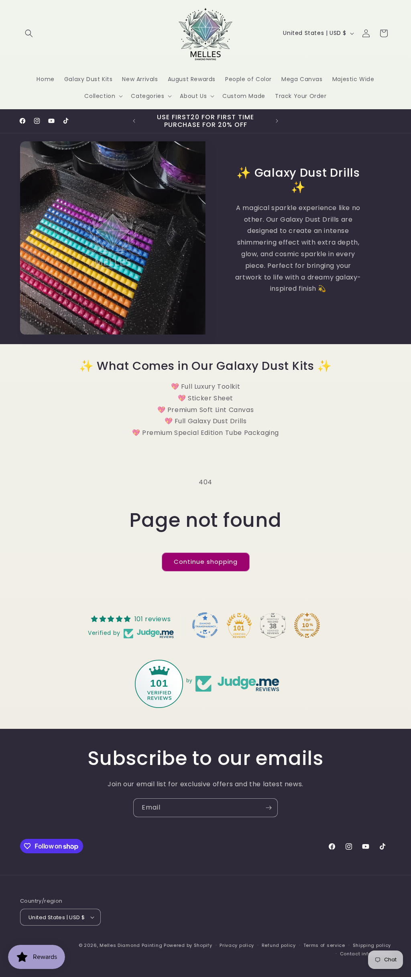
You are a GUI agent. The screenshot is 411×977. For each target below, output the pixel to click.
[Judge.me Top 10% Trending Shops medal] (307, 625)
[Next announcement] (277, 120)
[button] (29, 33)
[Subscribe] (268, 807)
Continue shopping (206, 561)
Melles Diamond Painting (131, 945)
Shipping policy (372, 945)
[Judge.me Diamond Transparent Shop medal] (205, 625)
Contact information (365, 953)
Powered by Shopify (188, 945)
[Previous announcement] (134, 120)
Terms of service (324, 945)
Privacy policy (237, 945)
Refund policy (279, 945)
